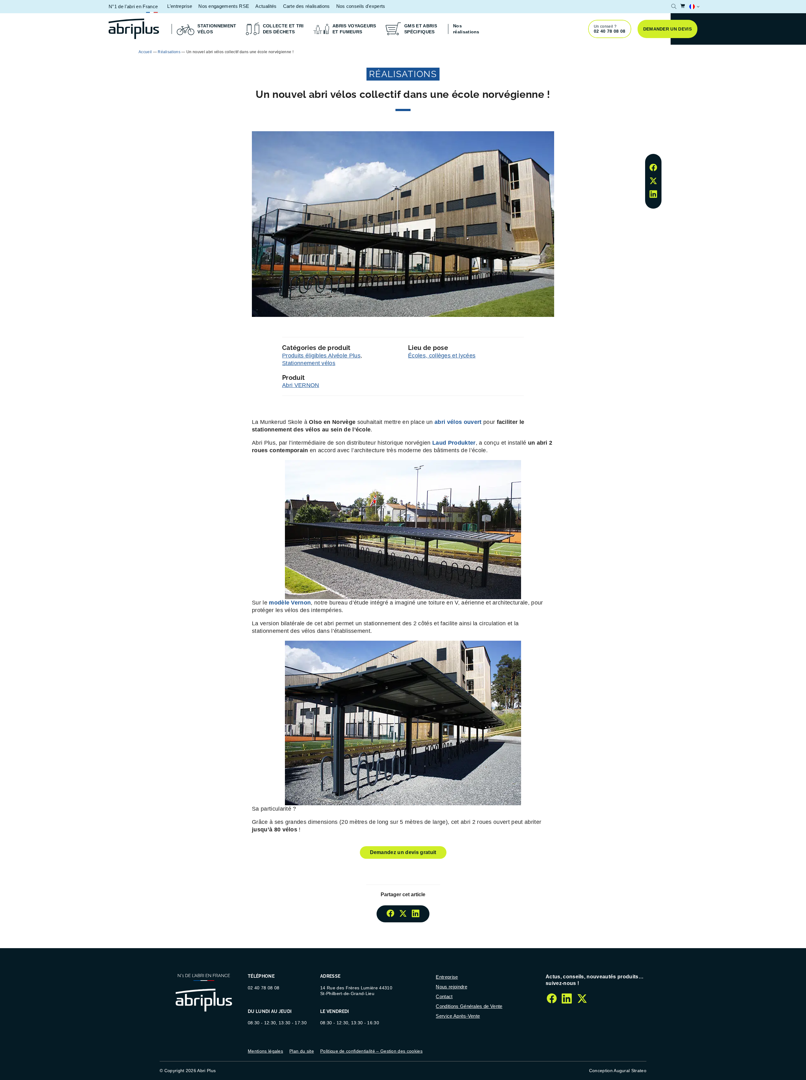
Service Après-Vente (458, 1016)
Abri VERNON (300, 385)
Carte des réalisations (306, 6)
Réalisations (169, 52)
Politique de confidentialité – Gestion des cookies (371, 1051)
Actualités (265, 6)
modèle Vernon (290, 602)
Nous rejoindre (451, 986)
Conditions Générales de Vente (469, 1006)
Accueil (145, 52)
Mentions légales (265, 1051)
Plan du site (301, 1051)
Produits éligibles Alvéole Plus (321, 355)
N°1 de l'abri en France (133, 6)
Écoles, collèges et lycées (441, 355)
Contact (444, 996)
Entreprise (447, 977)
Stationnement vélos (308, 363)
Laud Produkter (453, 443)
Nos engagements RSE (223, 6)
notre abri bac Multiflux (504, 51)
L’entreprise (179, 6)
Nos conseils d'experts (360, 6)
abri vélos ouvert (458, 422)
